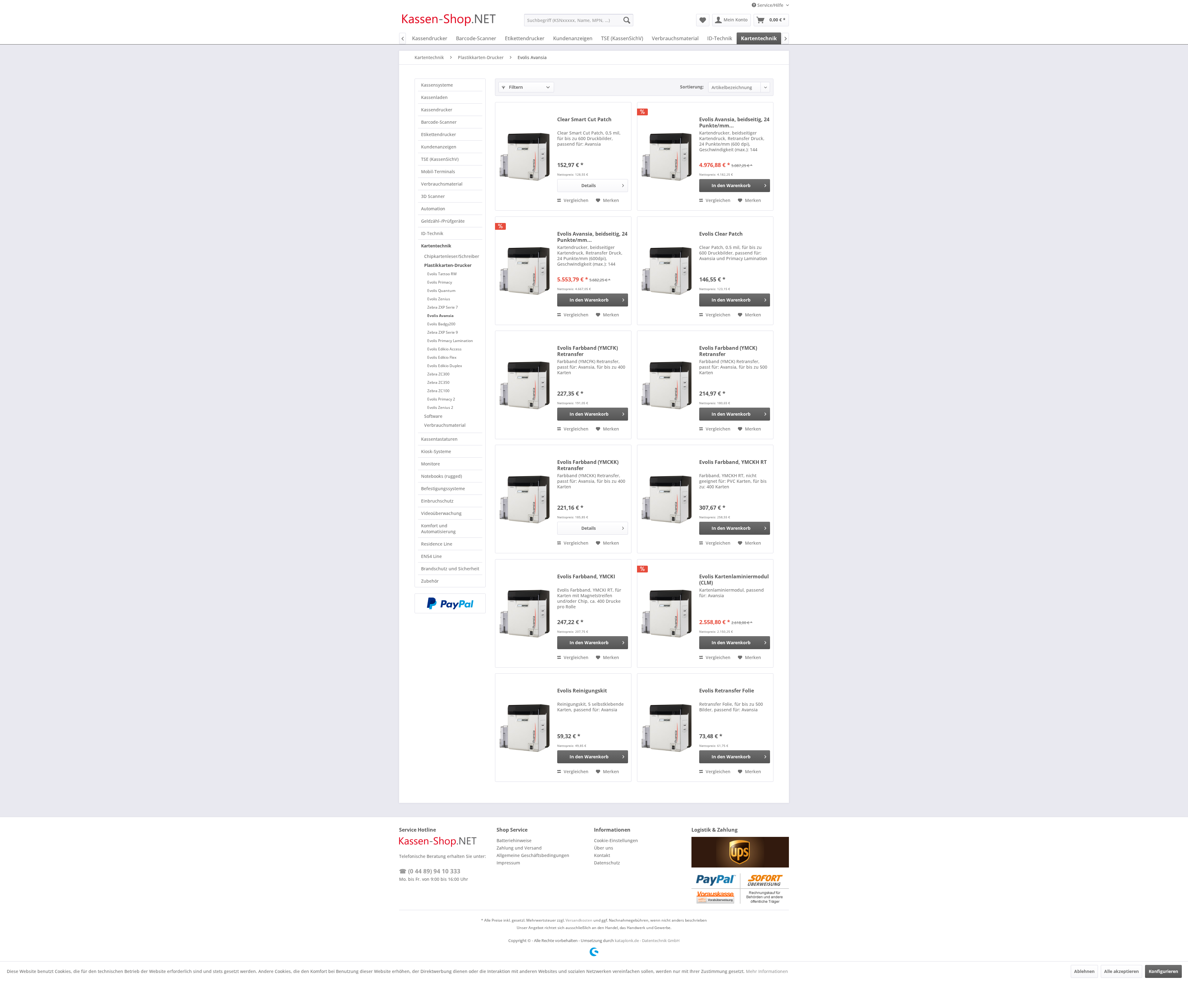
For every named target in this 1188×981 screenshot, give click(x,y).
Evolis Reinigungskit (582, 691)
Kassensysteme (437, 85)
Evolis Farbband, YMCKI (586, 576)
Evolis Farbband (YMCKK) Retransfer (587, 465)
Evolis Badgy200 (441, 324)
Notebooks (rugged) (441, 476)
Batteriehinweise (514, 840)
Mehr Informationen (767, 971)
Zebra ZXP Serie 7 (442, 307)
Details (588, 185)
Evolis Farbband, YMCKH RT (733, 462)
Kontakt (602, 855)
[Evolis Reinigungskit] (524, 727)
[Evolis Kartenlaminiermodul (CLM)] (666, 613)
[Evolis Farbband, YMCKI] (524, 613)
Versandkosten (579, 920)
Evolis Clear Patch (721, 234)
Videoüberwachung (441, 513)
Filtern (515, 87)
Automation (433, 209)
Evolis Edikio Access (444, 349)
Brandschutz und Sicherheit (450, 569)
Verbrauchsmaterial (442, 184)
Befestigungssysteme (443, 488)
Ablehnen (1084, 971)
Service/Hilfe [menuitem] (770, 5)
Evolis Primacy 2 (441, 399)
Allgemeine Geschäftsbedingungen (533, 855)
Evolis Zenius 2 (440, 407)
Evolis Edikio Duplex (444, 365)
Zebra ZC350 (438, 382)
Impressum (508, 863)
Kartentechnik (436, 246)
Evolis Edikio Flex (441, 357)
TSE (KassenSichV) (439, 159)
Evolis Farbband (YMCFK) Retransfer (587, 351)
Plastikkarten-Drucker (447, 265)
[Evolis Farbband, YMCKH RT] (666, 499)
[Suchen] (626, 20)
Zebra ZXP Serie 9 (442, 332)
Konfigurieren (1163, 971)
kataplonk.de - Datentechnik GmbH (647, 940)
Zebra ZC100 (438, 390)
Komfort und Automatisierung (438, 528)
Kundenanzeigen (438, 147)
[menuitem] (578, 20)
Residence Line (436, 544)
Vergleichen (575, 200)
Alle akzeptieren (1121, 971)
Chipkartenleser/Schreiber (451, 256)
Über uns (603, 848)
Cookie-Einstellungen (616, 840)
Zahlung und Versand (519, 848)
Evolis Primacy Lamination (450, 340)
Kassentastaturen (439, 439)
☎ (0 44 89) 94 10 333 (429, 871)
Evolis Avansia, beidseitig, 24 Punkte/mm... (734, 122)
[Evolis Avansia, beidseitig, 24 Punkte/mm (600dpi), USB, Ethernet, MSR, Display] (524, 271)
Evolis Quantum (441, 290)
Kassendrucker (436, 110)
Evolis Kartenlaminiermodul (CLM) (734, 579)
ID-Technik (432, 233)
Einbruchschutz (437, 501)
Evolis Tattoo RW (442, 273)
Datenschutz (607, 863)
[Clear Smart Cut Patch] (524, 156)
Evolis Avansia (440, 315)
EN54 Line (431, 556)
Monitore (430, 464)
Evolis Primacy (439, 282)
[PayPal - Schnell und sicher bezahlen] (450, 603)
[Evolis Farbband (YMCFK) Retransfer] (524, 385)
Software (433, 416)
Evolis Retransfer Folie (726, 691)
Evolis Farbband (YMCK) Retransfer (728, 351)
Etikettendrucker (438, 134)
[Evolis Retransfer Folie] (666, 727)
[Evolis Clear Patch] (666, 271)
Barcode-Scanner (439, 122)
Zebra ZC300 (438, 374)
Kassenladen (434, 97)
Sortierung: (692, 87)
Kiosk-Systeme (436, 451)
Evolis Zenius (438, 299)
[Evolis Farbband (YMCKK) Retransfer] (524, 499)
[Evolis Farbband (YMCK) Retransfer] (666, 385)
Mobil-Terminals (438, 171)
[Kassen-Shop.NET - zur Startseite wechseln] (449, 21)
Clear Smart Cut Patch (584, 119)
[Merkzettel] (702, 20)
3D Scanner (433, 196)
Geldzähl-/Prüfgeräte (443, 221)
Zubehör (430, 581)
